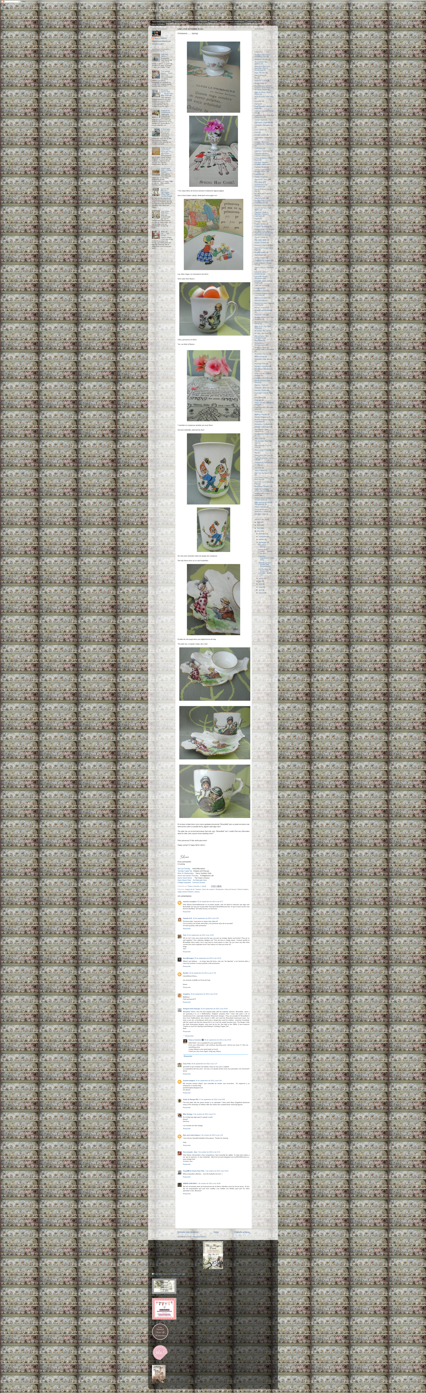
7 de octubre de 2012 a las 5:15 (209, 1152)
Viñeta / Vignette (260, 507)
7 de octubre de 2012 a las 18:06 (209, 1183)
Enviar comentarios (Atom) (196, 1237)
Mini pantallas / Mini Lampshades (261, 337)
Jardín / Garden (260, 258)
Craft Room (259, 148)
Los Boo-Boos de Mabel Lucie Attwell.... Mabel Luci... (264, 571)
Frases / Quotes (260, 224)
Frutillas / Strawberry (262, 226)
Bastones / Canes (261, 80)
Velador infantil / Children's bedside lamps (264, 499)
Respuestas (189, 1036)
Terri (184, 935)
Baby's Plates (259, 75)
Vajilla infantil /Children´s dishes (161, 21)
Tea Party (258, 468)
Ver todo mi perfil (158, 44)
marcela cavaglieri (190, 901)
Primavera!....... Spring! (263, 546)
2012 (259, 531)
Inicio (216, 1232)
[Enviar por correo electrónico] (212, 886)
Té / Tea (257, 465)
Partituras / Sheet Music (263, 388)
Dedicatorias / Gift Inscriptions (261, 185)
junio (261, 584)
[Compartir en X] (216, 886)
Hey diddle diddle (261, 240)
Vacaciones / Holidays (262, 486)
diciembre (262, 533)
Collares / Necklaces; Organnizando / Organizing (264, 143)
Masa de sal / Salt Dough (263, 310)
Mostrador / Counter (262, 354)
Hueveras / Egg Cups (253, 21)
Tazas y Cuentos (194, 1040)
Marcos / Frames (261, 307)
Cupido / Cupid (260, 177)
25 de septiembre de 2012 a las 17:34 (202, 973)
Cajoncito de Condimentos (165, 111)
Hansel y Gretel (260, 237)
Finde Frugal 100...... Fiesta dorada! (166, 170)
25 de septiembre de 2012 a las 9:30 (206, 918)
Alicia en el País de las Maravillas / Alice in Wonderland (262, 68)
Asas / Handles (260, 73)
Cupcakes (258, 174)
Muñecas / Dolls (260, 363)
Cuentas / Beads (260, 167)
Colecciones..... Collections (166, 212)
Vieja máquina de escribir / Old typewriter (264, 503)
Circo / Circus (259, 129)
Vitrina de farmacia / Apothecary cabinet (262, 510)
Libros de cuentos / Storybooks (198, 21)
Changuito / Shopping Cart (264, 125)
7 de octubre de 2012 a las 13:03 (216, 1171)
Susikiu (186, 973)
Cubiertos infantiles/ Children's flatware (261, 154)
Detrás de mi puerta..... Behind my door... (265, 551)
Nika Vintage (187, 1114)
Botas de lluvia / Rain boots (264, 97)
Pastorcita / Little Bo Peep (264, 393)
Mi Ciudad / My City (261, 331)
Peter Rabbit (259, 397)
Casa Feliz (187, 1064)
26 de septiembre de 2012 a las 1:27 (204, 1064)
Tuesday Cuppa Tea (185, 871)
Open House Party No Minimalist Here (192, 880)
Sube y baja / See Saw (262, 455)
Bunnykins (258, 101)
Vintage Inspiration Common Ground (191, 882)
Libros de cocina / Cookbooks (261, 273)
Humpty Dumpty (260, 252)
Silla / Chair (259, 438)
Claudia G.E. (187, 918)
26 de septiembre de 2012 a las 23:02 (217, 1040)
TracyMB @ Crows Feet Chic (193, 1171)
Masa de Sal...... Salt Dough (165, 233)
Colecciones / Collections (263, 137)
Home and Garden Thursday (188, 876)
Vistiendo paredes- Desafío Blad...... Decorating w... (265, 564)
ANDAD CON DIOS (190, 1183)
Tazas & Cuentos (163, 10)
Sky (256, 452)
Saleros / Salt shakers (158, 24)
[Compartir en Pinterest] (220, 886)
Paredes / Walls (260, 385)
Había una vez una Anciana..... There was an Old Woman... (166, 150)
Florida (257, 218)
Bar (256, 78)
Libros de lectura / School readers (236, 889)
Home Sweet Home (185, 878)
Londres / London (261, 291)
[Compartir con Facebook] (218, 886)
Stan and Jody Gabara (191, 1135)
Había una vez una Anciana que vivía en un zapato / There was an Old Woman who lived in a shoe (264, 232)
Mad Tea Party (260, 300)
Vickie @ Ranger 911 (190, 1099)
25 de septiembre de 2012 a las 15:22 (207, 958)
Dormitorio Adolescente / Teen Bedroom (263, 201)
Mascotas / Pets (260, 315)
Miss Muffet (259, 340)
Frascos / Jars (260, 221)
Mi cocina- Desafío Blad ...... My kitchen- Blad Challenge (166, 92)
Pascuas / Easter (260, 390)
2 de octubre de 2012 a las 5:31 (204, 1114)
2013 (259, 528)
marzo (261, 593)
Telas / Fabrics (260, 470)
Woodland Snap (260, 514)
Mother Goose (260, 356)
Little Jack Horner (164, 55)
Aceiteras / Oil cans (261, 59)
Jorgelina (186, 994)
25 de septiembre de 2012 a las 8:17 (210, 901)
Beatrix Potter (259, 83)
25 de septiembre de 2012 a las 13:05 (200, 935)
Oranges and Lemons (262, 378)
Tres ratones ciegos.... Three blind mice (166, 73)
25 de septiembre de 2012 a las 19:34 (204, 994)
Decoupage (213, 21)
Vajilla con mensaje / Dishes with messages (262, 490)
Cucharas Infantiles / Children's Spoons (262, 163)
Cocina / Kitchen (260, 135)
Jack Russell (259, 255)
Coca (256, 132)
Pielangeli (258, 400)
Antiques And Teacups (191, 1009)
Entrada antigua (242, 1232)
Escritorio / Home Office (263, 205)
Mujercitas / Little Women (263, 359)
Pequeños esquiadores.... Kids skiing (266, 558)
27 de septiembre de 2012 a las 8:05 (212, 1099)
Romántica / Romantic (262, 424)
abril (260, 590)
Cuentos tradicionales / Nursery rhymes (232, 21)
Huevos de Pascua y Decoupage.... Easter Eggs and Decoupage (166, 192)
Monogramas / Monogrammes (260, 344)
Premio (257, 412)
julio (260, 581)
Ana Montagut (188, 958)
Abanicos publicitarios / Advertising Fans (263, 55)
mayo (261, 587)
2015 (259, 522)
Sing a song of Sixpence (263, 450)
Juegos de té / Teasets (193, 889)
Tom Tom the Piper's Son (263, 473)
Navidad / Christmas (262, 366)
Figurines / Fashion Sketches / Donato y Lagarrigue (262, 214)
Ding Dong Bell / (260, 198)
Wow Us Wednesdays (186, 873)
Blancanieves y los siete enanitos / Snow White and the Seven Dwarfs (264, 87)
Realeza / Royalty (261, 414)
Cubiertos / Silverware (262, 151)
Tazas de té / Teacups (262, 462)
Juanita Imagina (189, 1080)
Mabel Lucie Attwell (261, 298)
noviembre (263, 536)
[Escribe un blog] (214, 886)
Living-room (259, 288)
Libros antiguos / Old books (264, 267)
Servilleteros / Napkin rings (264, 434)
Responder (187, 912)
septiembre (263, 542)
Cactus (257, 104)
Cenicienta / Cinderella (262, 122)
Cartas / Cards (260, 120)
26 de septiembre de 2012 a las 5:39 (209, 1080)
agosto (261, 578)
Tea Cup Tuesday (184, 869)
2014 (259, 525)
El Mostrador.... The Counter (166, 130)
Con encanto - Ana (190, 1152)
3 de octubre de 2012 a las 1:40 (211, 1135)
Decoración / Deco (180, 21)
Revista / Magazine (261, 417)
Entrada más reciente (188, 1232)
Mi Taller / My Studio (262, 333)
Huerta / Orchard (260, 242)
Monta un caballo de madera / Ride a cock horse (264, 348)
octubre (262, 539)
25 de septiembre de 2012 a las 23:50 (214, 1009)
